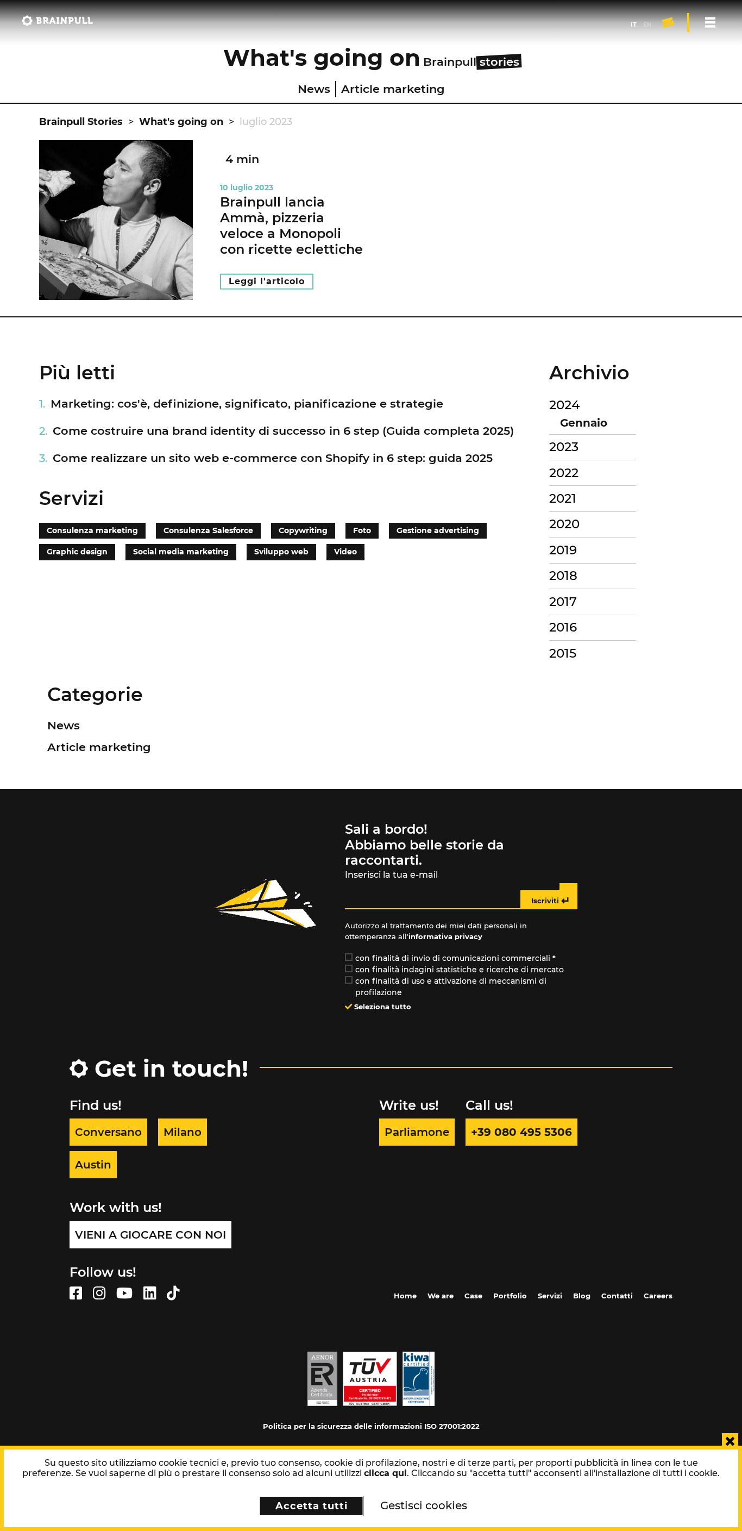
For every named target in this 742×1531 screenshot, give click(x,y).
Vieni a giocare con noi (150, 1234)
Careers (658, 1295)
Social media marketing (181, 552)
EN (647, 24)
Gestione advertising (438, 530)
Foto (362, 530)
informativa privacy (445, 936)
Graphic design (77, 552)
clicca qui (385, 1473)
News (314, 89)
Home (405, 1295)
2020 (564, 524)
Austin (93, 1164)
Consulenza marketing (92, 530)
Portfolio (510, 1295)
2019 (563, 550)
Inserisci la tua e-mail (391, 875)
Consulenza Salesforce (208, 530)
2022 (563, 472)
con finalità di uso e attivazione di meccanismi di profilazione (450, 986)
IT (634, 24)
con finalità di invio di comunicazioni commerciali (455, 958)
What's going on (181, 122)
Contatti (617, 1295)
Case (473, 1295)
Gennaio (583, 422)
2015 (562, 653)
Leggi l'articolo (267, 281)
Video (345, 552)
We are (440, 1295)
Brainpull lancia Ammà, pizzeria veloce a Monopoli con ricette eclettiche (291, 225)
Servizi (550, 1295)
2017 (563, 601)
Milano (183, 1132)
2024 (564, 405)
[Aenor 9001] (322, 1378)
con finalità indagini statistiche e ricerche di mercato (459, 969)
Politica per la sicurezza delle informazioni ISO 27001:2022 (371, 1426)
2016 (563, 627)
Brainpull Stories (81, 122)
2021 (562, 498)
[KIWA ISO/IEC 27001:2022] (419, 1378)
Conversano (108, 1132)
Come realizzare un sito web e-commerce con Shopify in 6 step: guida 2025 (273, 458)
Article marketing (393, 89)
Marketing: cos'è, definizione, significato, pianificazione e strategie (247, 403)
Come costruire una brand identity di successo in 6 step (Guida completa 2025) (283, 431)
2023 (563, 446)
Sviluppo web (281, 552)
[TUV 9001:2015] (370, 1378)
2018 (563, 575)
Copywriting (303, 530)
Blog (581, 1295)
